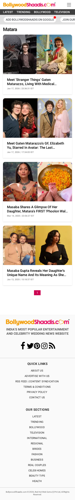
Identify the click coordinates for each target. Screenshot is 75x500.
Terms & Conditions (37, 386)
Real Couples (37, 465)
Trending (37, 421)
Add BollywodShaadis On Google (30, 19)
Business (37, 459)
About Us (37, 370)
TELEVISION (62, 12)
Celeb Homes (37, 470)
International (37, 438)
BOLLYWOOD (42, 12)
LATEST (8, 12)
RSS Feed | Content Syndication (37, 381)
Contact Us (37, 397)
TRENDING (23, 12)
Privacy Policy (37, 392)
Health (37, 481)
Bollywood (37, 427)
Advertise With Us (37, 376)
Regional (37, 443)
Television (37, 432)
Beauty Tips (37, 475)
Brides (36, 448)
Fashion (37, 454)
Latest (37, 416)
